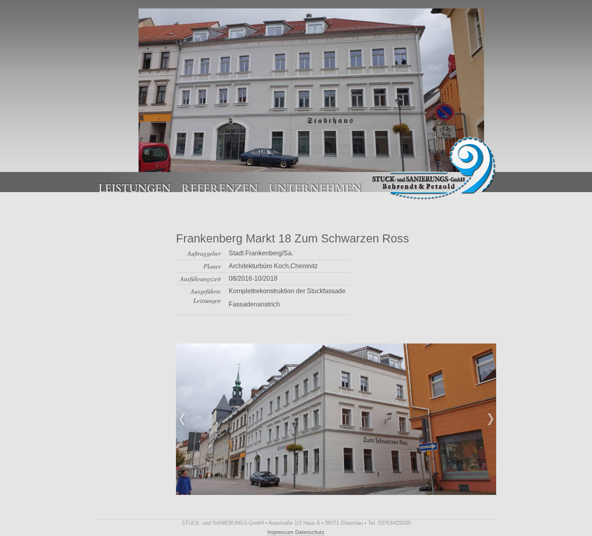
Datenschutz (310, 532)
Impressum (280, 532)
